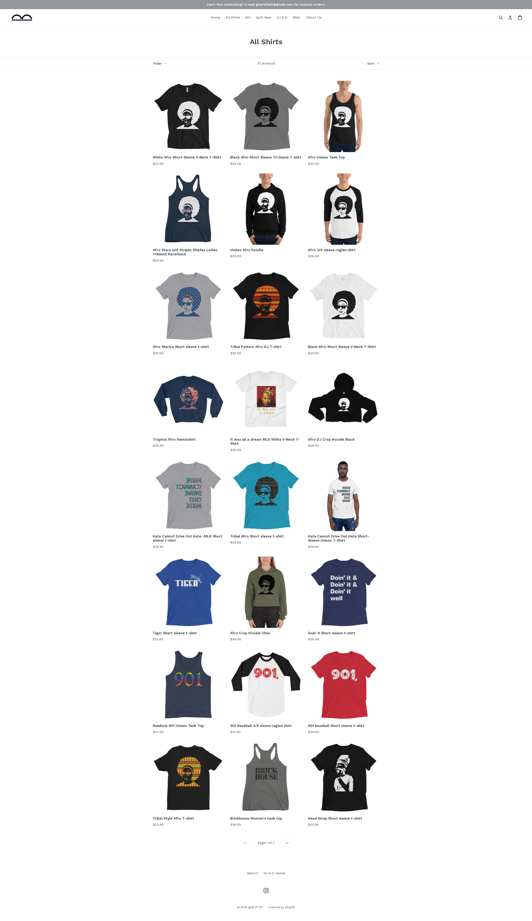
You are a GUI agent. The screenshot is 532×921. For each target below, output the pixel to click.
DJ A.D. (282, 17)
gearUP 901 (256, 907)
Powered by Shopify (281, 907)
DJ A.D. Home (274, 873)
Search (252, 873)
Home (215, 17)
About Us (313, 17)
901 (248, 17)
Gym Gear (264, 17)
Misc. (297, 17)
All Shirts (232, 17)
